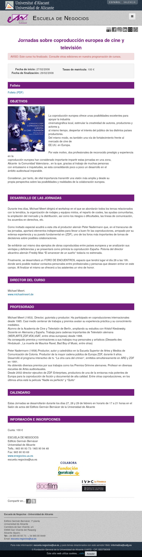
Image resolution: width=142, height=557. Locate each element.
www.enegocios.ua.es (20, 456)
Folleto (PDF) (15, 92)
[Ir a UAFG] (108, 29)
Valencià (130, 2)
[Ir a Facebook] (114, 29)
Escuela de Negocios (61, 18)
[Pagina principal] (17, 18)
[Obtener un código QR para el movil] (135, 29)
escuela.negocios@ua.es (23, 538)
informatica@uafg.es (121, 545)
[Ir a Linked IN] (125, 29)
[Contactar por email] (130, 29)
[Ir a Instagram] (119, 29)
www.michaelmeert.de (20, 294)
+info (81, 553)
